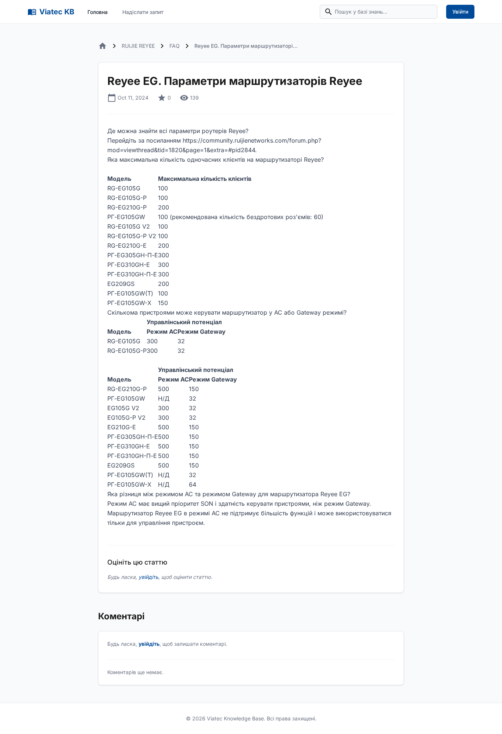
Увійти (460, 11)
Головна (97, 12)
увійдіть (148, 577)
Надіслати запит (143, 12)
